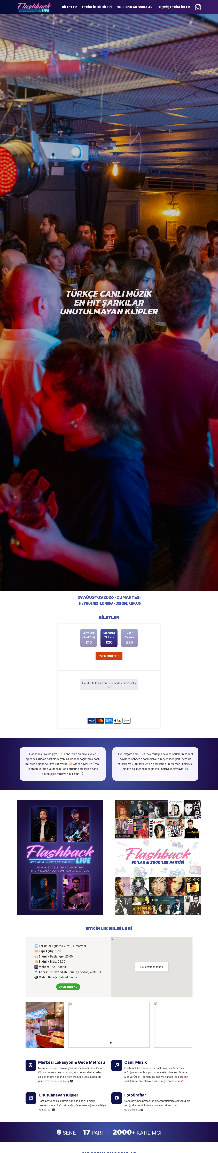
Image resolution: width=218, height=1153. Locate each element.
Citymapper (67, 986)
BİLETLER (69, 7)
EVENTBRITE (107, 656)
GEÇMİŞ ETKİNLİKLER (174, 7)
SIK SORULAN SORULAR (134, 7)
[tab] (100, 1043)
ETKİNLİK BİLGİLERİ (97, 7)
